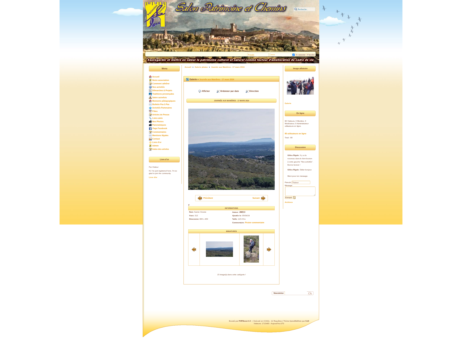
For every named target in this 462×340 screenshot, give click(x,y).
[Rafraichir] (294, 197)
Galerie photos (201, 67)
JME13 (242, 212)
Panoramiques (159, 125)
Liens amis (157, 118)
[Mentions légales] (150, 135)
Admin (155, 146)
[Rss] (187, 79)
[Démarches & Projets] (150, 90)
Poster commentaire (254, 222)
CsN (307, 321)
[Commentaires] (150, 132)
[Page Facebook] (150, 128)
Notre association (160, 80)
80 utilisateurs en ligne (295, 133)
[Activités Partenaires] (150, 108)
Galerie (288, 103)
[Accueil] (150, 77)
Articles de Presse (160, 115)
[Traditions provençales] (150, 94)
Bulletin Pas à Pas (160, 104)
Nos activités (158, 87)
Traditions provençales (163, 94)
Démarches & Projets (162, 90)
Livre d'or (156, 142)
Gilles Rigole (293, 155)
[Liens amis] (150, 118)
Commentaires (159, 132)
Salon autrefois (159, 97)
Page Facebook (159, 128)
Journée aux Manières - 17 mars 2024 (228, 67)
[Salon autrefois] (150, 97)
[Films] (150, 111)
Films (155, 111)
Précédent (208, 198)
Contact (156, 139)
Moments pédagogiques (163, 101)
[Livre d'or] (150, 142)
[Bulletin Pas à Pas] (150, 104)
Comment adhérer (160, 83)
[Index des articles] (150, 149)
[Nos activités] (150, 87)
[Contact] (150, 139)
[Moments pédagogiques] (150, 101)
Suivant (256, 198)
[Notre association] (150, 80)
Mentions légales (160, 135)
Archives (289, 202)
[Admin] (150, 146)
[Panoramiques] (150, 125)
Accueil (155, 77)
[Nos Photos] (150, 121)
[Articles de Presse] (150, 115)
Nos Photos (158, 121)
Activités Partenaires (162, 108)
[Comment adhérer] (150, 83)
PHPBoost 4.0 (245, 321)
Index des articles (160, 149)
